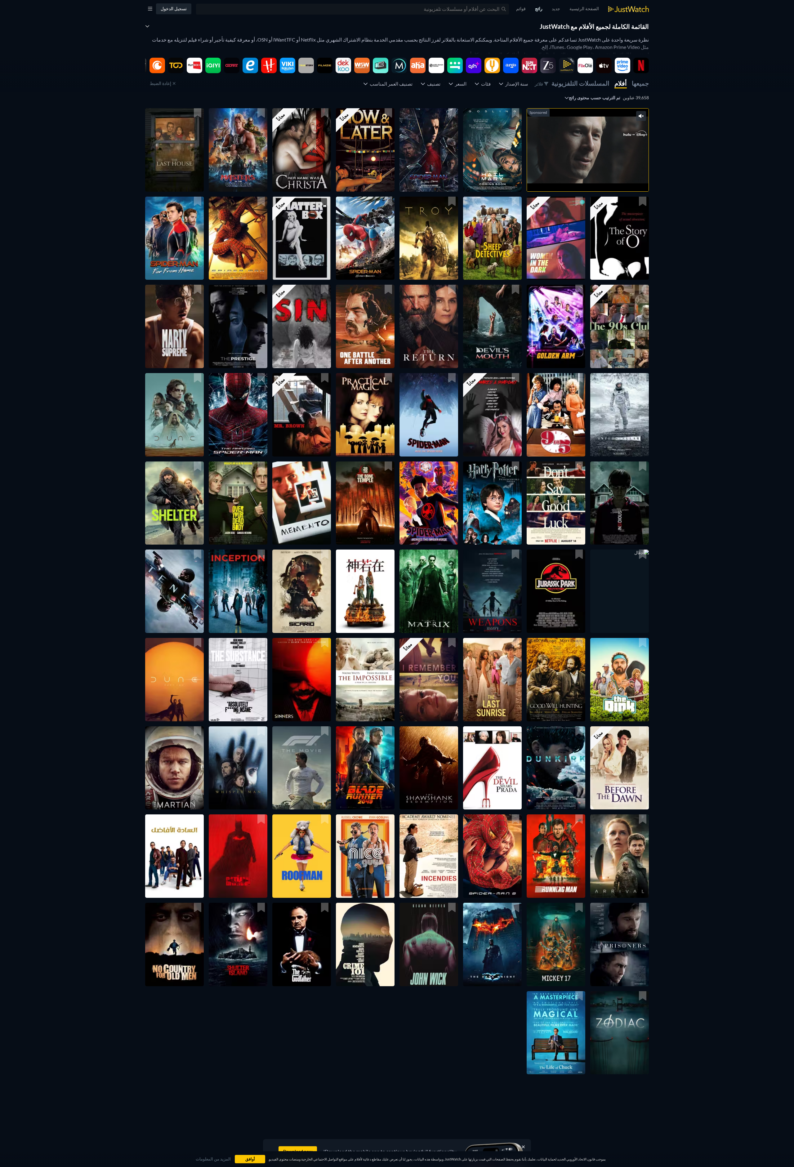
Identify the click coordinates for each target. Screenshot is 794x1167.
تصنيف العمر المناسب (390, 84)
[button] (492, 150)
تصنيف (432, 84)
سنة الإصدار (515, 84)
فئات (485, 84)
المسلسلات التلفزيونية (580, 83)
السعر (459, 84)
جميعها (640, 83)
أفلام (620, 83)
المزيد (581, 178)
